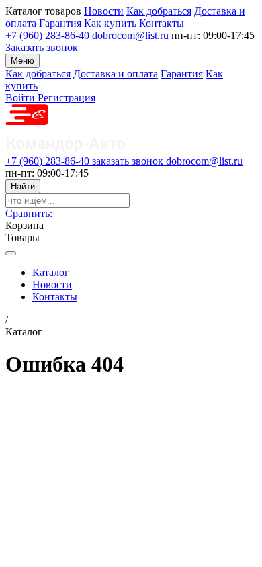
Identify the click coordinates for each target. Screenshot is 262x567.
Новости (104, 11)
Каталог (50, 272)
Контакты (161, 23)
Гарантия (60, 23)
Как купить (110, 23)
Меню (22, 61)
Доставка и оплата (115, 73)
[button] (28, 213)
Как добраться (158, 11)
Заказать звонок (41, 47)
